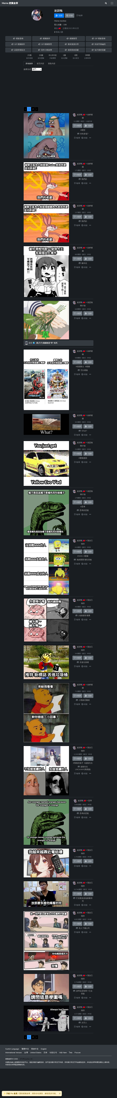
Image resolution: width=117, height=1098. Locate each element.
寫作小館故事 (46, 50)
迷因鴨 (79, 114)
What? (84, 431)
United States (35, 1052)
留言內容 (40, 63)
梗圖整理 (73, 38)
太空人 (84, 1022)
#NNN (80, 556)
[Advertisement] (58, 90)
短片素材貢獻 (100, 50)
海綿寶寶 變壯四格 (84, 559)
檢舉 (80, 15)
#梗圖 (87, 366)
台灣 (26, 1052)
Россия (77, 1052)
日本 (45, 1052)
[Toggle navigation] (112, 3)
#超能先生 (88, 763)
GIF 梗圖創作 (19, 44)
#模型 (82, 130)
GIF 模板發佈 (99, 38)
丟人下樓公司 (84, 928)
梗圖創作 (46, 38)
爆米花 (84, 263)
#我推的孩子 (78, 763)
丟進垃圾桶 (84, 662)
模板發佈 (19, 38)
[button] (90, 138)
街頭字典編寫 (100, 44)
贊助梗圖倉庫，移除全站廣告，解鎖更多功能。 (31, 1093)
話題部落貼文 (19, 50)
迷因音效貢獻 (73, 50)
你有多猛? (84, 134)
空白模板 (84, 370)
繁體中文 (25, 1049)
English (44, 1049)
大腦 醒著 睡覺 (84, 615)
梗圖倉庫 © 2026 (11, 1059)
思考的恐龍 (84, 510)
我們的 (84, 179)
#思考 (82, 506)
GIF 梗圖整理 (46, 44)
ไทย (70, 1052)
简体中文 (35, 1049)
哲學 (90, 800)
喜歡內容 (51, 63)
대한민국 (53, 1052)
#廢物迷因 (83, 458)
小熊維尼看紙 (84, 700)
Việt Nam (63, 1052)
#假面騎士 (80, 366)
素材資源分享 (73, 44)
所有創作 (29, 63)
